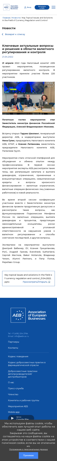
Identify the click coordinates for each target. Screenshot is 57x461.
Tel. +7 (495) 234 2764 (18, 333)
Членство (13, 394)
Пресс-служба (16, 388)
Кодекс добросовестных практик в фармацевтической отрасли (27, 364)
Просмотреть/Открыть (35, 282)
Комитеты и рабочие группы (23, 400)
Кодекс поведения (18, 356)
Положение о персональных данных (28, 449)
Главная (6, 18)
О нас (11, 382)
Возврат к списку (15, 34)
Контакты (13, 348)
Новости (16, 18)
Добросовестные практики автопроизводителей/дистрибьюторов (22, 374)
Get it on (22, 418)
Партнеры (13, 342)
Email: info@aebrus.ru (18, 336)
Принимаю (28, 455)
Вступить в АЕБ (42, 7)
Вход (29, 7)
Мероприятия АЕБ (18, 406)
